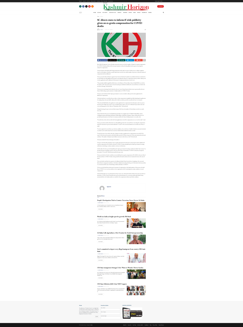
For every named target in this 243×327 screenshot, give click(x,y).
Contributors (98, 1)
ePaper (150, 12)
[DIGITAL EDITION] (132, 313)
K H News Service (100, 202)
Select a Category (103, 311)
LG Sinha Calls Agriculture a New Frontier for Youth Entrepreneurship (120, 233)
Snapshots (144, 12)
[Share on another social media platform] (144, 60)
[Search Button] (163, 12)
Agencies (102, 29)
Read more (101, 209)
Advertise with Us (93, 1)
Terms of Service (110, 1)
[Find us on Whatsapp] (80, 6)
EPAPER (161, 6)
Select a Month (103, 307)
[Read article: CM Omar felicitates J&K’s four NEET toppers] (136, 290)
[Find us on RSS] (92, 6)
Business (125, 12)
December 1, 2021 (107, 29)
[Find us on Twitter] (86, 6)
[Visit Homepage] (125, 6)
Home (98, 16)
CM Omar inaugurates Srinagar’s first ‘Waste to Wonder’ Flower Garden (120, 268)
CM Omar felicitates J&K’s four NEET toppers (112, 284)
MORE (96, 316)
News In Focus (112, 12)
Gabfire (91, 324)
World (138, 12)
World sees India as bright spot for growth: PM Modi (114, 217)
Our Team (88, 1)
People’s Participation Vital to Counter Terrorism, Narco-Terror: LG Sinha (120, 200)
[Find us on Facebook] (83, 6)
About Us (80, 1)
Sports (130, 12)
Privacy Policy (105, 1)
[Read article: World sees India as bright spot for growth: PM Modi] (136, 223)
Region (99, 12)
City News (104, 12)
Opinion (119, 12)
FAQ (102, 1)
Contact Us (84, 1)
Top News (101, 16)
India (134, 12)
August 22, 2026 (106, 202)
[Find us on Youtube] (89, 6)
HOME (94, 12)
